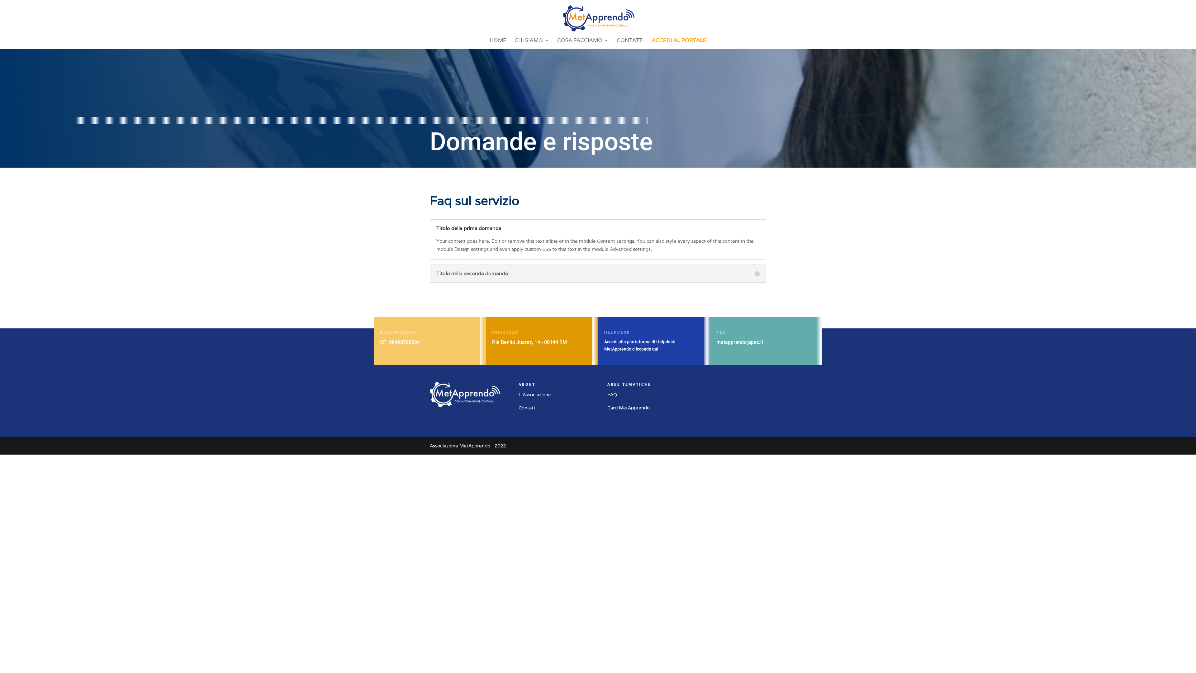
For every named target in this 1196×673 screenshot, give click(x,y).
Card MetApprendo (628, 408)
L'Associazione (535, 395)
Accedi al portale (679, 41)
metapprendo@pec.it (739, 342)
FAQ (612, 395)
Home (498, 41)
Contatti (630, 41)
